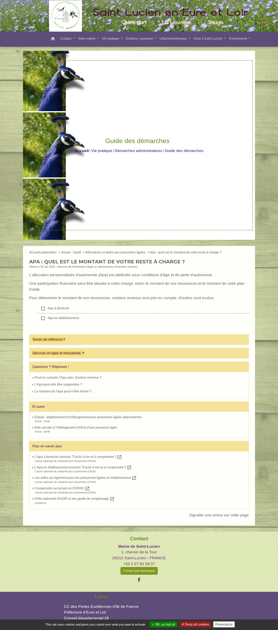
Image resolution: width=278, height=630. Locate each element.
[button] (53, 39)
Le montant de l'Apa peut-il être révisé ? (62, 391)
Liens (101, 596)
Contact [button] (66, 38)
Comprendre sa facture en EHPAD (62, 488)
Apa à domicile (54, 308)
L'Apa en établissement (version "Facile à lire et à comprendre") (83, 467)
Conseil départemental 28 (86, 618)
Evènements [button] (238, 38)
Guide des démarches (184, 151)
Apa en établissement (59, 318)
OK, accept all (164, 624)
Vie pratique (101, 151)
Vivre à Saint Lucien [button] (208, 38)
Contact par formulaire (139, 570)
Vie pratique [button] (111, 38)
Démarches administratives (138, 151)
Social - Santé (71, 252)
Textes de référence (47, 339)
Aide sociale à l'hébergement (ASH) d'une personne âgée (75, 427)
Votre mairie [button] (87, 38)
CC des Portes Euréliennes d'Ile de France (101, 606)
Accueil (82, 151)
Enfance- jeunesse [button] (140, 38)
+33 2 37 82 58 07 (139, 564)
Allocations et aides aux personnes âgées (115, 252)
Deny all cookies (196, 624)
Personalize (224, 624)
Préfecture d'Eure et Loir (85, 612)
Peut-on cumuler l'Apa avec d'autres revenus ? (67, 377)
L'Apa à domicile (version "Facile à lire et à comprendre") (78, 456)
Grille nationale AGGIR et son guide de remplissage (74, 498)
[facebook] (139, 580)
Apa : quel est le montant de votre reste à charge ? (186, 252)
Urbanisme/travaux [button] (174, 38)
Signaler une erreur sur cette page (219, 515)
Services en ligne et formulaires (57, 353)
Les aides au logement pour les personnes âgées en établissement (85, 477)
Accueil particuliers (43, 252)
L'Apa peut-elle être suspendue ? (58, 384)
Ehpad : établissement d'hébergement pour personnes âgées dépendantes (88, 417)
